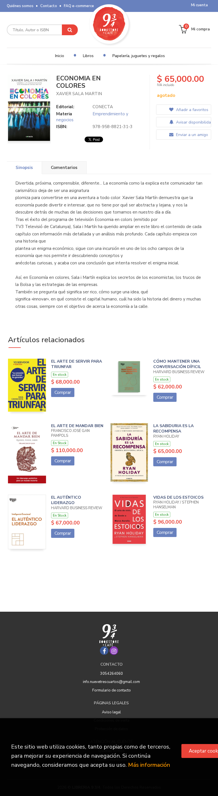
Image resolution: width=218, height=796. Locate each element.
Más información (149, 765)
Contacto (48, 6)
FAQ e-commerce (79, 6)
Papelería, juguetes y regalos (138, 56)
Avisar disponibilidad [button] (193, 122)
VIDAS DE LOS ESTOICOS (178, 497)
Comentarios (64, 167)
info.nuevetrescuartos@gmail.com (111, 681)
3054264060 (111, 673)
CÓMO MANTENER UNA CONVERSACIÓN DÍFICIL (177, 364)
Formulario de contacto (111, 690)
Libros (88, 56)
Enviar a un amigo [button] (191, 134)
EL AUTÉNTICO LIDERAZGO (66, 500)
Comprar (62, 392)
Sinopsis (24, 167)
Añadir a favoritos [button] (191, 109)
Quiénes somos (20, 6)
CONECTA (103, 107)
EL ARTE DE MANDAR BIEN (77, 426)
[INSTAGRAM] (114, 650)
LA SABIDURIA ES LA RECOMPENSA (173, 428)
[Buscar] (70, 29)
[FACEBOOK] (104, 650)
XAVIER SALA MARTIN (79, 94)
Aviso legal (111, 712)
